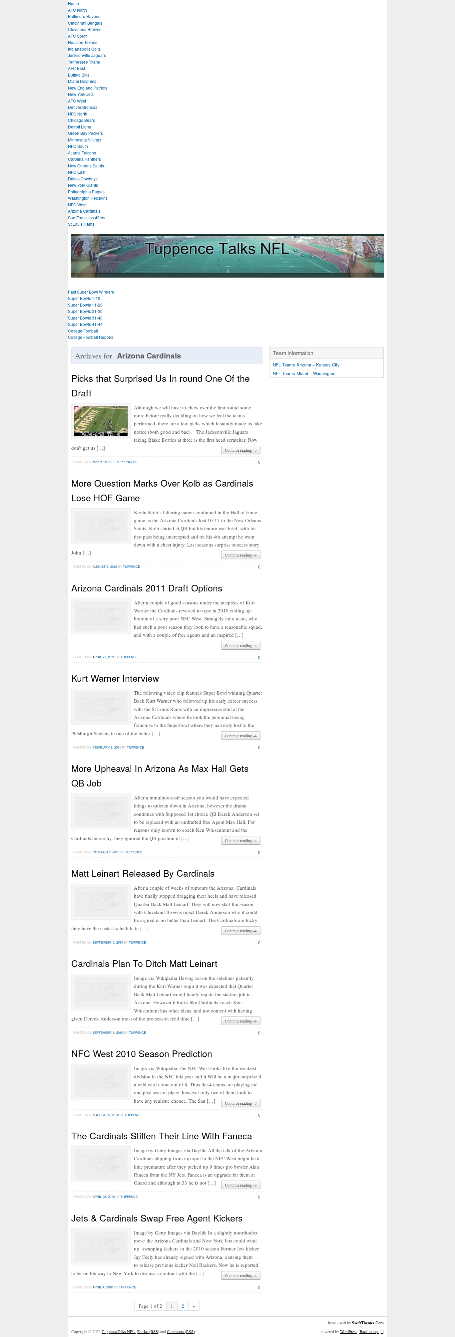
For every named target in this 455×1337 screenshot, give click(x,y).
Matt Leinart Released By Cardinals (143, 872)
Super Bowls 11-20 (85, 305)
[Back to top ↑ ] (371, 1331)
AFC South (78, 36)
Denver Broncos (82, 107)
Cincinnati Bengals (85, 23)
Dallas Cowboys (83, 178)
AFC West (77, 101)
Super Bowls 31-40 (85, 318)
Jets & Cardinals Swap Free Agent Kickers (157, 1217)
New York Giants (83, 185)
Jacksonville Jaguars (87, 55)
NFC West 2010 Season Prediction (141, 1053)
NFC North (77, 113)
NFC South (78, 146)
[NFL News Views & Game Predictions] (227, 273)
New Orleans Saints (86, 165)
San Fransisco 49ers (86, 217)
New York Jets (81, 94)
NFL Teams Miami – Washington (304, 373)
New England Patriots (87, 88)
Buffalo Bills (78, 75)
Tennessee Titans (84, 62)
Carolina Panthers (84, 159)
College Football (83, 331)
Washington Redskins (88, 198)
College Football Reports (90, 337)
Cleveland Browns (84, 29)
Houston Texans (82, 42)
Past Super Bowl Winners (91, 292)
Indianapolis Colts (84, 49)
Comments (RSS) (181, 1331)
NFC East (76, 172)
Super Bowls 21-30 (85, 311)
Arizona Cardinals (84, 211)
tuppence (131, 566)
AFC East (76, 68)
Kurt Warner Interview (115, 677)
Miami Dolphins (82, 81)
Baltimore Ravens (84, 16)
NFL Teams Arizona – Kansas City (306, 364)
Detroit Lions (79, 126)
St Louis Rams (81, 224)
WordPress (348, 1331)
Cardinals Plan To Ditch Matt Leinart (144, 963)
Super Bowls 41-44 (85, 324)
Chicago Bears (81, 120)
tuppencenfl (127, 461)
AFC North (77, 10)
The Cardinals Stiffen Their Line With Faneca (161, 1135)
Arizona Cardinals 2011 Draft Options (147, 587)
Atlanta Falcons (82, 152)
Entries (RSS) (148, 1331)
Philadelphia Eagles (86, 191)
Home (73, 3)
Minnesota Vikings (84, 139)
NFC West (77, 204)
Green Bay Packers (85, 133)
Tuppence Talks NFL (119, 1331)
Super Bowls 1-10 (84, 298)
